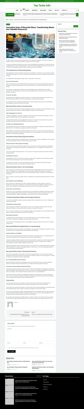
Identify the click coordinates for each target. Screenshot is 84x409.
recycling (21, 74)
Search (59, 24)
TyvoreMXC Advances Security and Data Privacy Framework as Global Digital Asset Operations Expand (59, 1)
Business (27, 10)
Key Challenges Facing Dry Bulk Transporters (17, 367)
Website (40, 342)
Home (17, 10)
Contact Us (64, 10)
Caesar (8, 31)
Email (24, 342)
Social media (43, 10)
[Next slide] (78, 1)
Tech (22, 10)
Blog (16, 384)
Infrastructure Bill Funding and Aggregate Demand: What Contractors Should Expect (27, 13)
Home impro (34, 10)
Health (50, 10)
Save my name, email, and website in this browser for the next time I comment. (24, 347)
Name (8, 342)
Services (8, 24)
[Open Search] (76, 10)
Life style (57, 10)
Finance (16, 391)
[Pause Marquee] (77, 14)
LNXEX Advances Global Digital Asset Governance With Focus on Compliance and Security (67, 50)
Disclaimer (45, 386)
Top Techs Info (42, 5)
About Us (45, 379)
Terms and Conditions (47, 384)
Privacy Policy (46, 382)
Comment (9, 328)
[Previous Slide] (76, 1)
